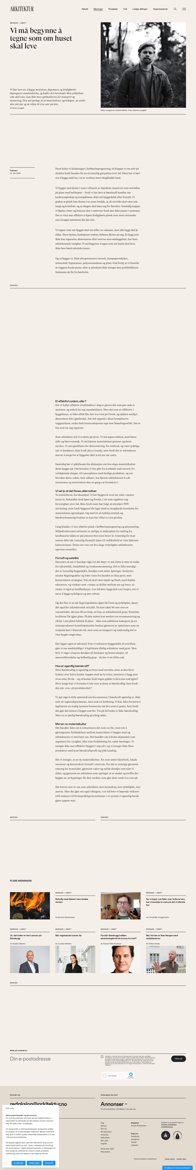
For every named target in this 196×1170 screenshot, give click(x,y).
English (104, 1143)
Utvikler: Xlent (181, 1159)
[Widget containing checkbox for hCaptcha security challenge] (118, 1075)
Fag (102, 1123)
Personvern (105, 1152)
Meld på (178, 1059)
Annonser (112, 1104)
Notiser (104, 1126)
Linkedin (134, 1145)
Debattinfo (105, 1138)
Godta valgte (34, 1163)
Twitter (134, 1142)
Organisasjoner (160, 9)
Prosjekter (113, 9)
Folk (125, 9)
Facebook (135, 1136)
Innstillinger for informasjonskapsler (177, 1168)
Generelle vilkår (107, 1149)
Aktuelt (85, 9)
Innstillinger (18, 1163)
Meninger (98, 9)
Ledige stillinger (140, 9)
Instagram (135, 1139)
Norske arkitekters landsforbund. (168, 1125)
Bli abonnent (106, 1132)
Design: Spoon (170, 1159)
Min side (104, 1141)
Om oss (104, 1129)
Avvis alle (49, 1163)
